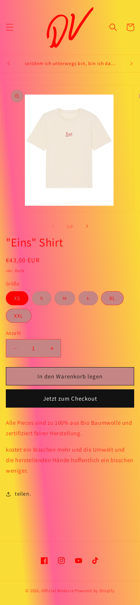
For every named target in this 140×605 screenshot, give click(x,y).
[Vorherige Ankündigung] (8, 63)
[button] (9, 27)
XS (17, 298)
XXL (18, 315)
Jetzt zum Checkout (70, 398)
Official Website (58, 590)
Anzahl (13, 333)
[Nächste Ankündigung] (131, 63)
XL (112, 298)
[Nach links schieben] (52, 226)
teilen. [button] (23, 493)
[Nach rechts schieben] (87, 226)
